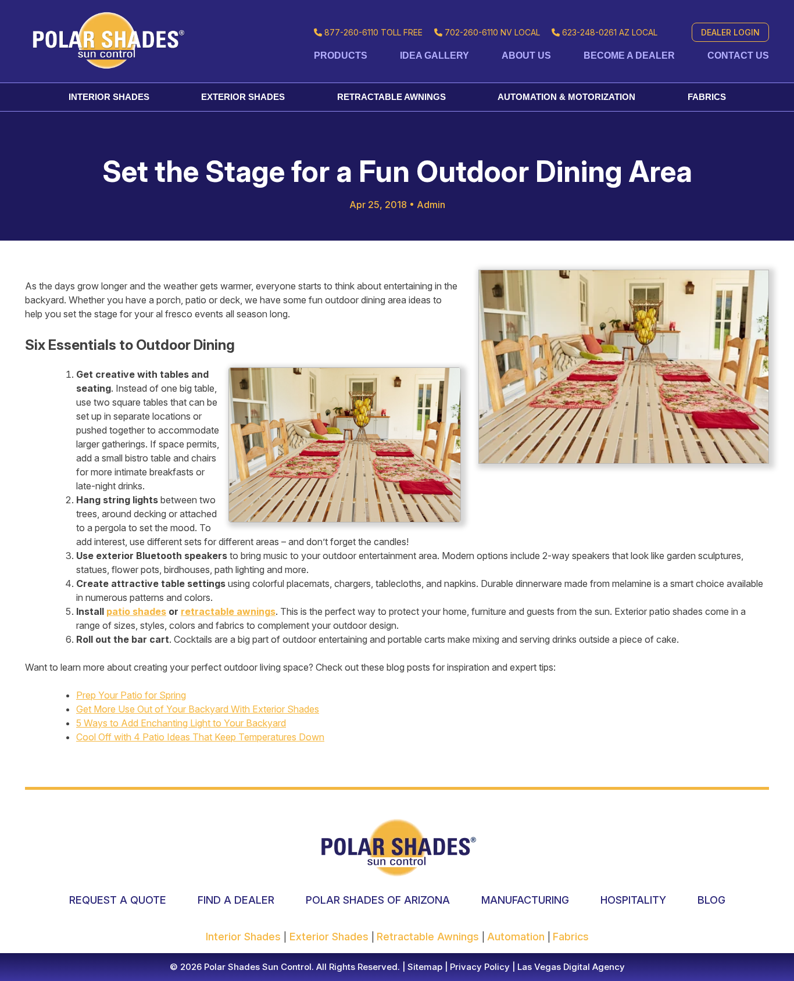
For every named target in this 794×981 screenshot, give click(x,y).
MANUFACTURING (525, 900)
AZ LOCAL (609, 32)
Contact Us (738, 55)
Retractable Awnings (391, 97)
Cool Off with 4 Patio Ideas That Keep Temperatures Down (200, 737)
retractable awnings (228, 611)
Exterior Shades (243, 97)
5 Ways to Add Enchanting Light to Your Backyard (181, 723)
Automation (517, 936)
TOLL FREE (373, 32)
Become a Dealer (629, 55)
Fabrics (707, 97)
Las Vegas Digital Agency (571, 966)
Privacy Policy (479, 966)
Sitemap (423, 966)
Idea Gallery (434, 55)
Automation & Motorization (566, 97)
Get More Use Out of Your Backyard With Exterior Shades (197, 709)
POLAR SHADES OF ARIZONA (378, 900)
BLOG (711, 900)
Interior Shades (109, 97)
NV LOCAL (492, 32)
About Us (526, 55)
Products (340, 55)
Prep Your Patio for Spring (131, 695)
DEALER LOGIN (730, 32)
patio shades (136, 611)
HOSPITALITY (633, 900)
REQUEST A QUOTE (117, 900)
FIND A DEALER (236, 900)
